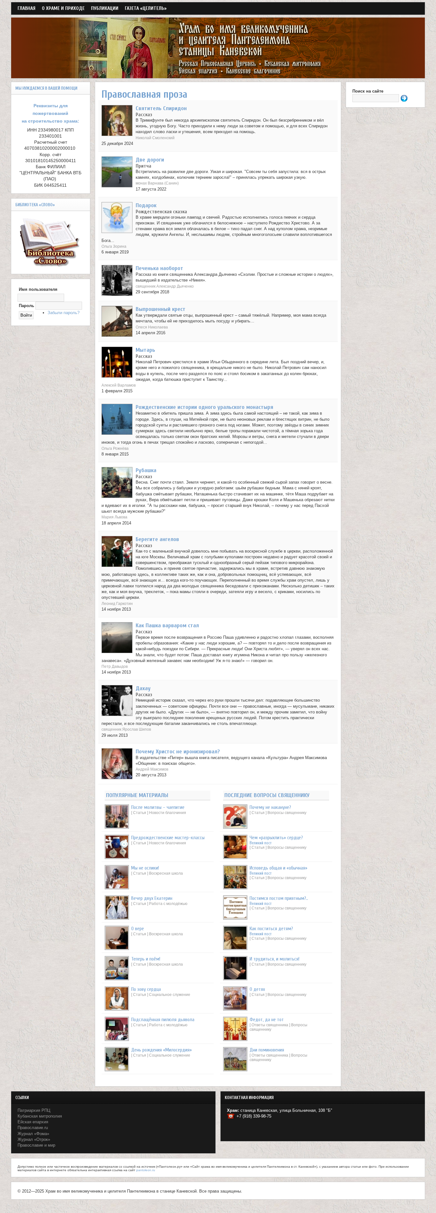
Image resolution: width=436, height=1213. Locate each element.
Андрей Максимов (152, 769)
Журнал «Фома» (33, 1133)
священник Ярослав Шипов (126, 729)
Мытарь (145, 350)
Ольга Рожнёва (115, 448)
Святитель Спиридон (161, 108)
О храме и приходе (63, 8)
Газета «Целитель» (146, 8)
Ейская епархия (33, 1121)
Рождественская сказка (161, 212)
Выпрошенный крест (160, 309)
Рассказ (144, 114)
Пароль (26, 305)
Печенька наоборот (159, 268)
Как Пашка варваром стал (167, 625)
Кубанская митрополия (40, 1116)
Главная (26, 8)
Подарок (146, 205)
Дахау (143, 688)
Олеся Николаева (152, 327)
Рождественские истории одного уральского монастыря (204, 407)
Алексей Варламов (118, 385)
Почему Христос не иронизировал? (178, 751)
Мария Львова (114, 517)
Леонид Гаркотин (117, 603)
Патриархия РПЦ (34, 1110)
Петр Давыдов (114, 666)
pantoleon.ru (145, 1170)
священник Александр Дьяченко (165, 286)
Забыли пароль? (63, 312)
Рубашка (146, 470)
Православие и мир (36, 1145)
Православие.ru (33, 1127)
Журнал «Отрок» (34, 1139)
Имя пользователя (38, 289)
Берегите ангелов (157, 539)
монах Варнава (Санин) (157, 183)
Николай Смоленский (155, 138)
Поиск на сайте (367, 91)
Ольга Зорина (113, 246)
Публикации (104, 8)
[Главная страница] (218, 75)
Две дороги (150, 159)
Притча (143, 166)
